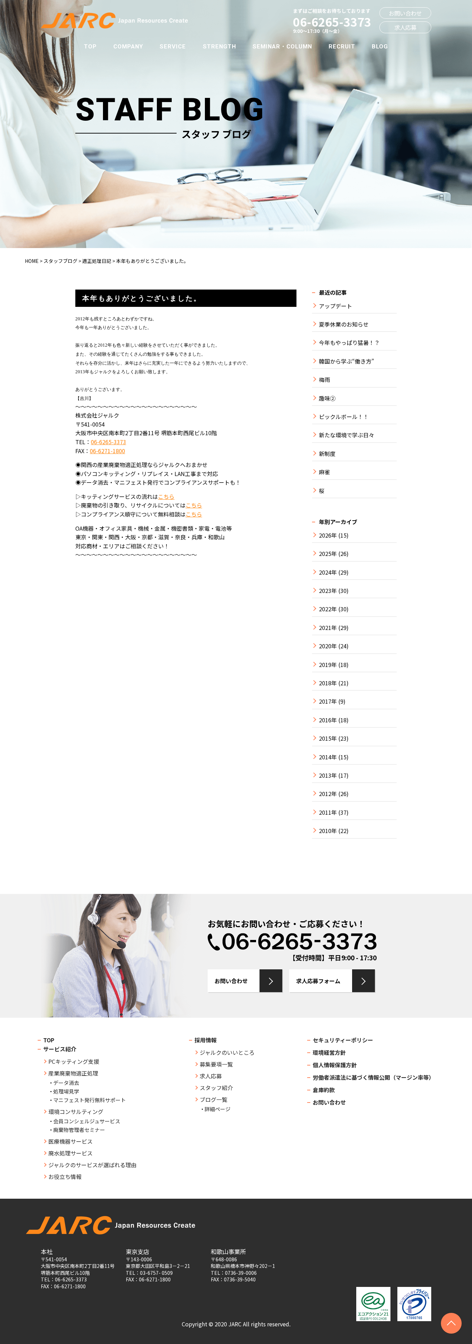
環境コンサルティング (75, 1111)
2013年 (328, 775)
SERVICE (173, 46)
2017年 (328, 701)
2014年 (328, 757)
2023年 (328, 591)
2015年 (328, 738)
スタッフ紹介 (216, 1088)
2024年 (328, 572)
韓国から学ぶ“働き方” (346, 361)
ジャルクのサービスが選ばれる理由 (92, 1165)
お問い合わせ (405, 13)
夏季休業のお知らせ (344, 324)
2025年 (328, 554)
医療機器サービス (70, 1141)
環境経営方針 (329, 1052)
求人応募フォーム (318, 981)
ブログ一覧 (213, 1099)
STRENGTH (219, 46)
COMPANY (128, 46)
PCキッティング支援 (73, 1061)
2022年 (328, 609)
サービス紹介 (59, 1049)
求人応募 (405, 27)
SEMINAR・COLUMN (282, 46)
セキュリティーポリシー (343, 1040)
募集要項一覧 (216, 1064)
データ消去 (66, 1082)
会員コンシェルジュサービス (86, 1121)
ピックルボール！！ (344, 417)
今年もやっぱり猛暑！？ (349, 343)
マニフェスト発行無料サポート (89, 1100)
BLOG (380, 46)
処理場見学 (66, 1091)
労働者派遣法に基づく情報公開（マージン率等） (373, 1077)
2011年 (328, 812)
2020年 (328, 646)
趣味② (327, 398)
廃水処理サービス (70, 1153)
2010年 (328, 831)
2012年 (328, 794)
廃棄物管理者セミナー (79, 1129)
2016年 (328, 720)
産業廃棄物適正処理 (73, 1073)
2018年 (328, 683)
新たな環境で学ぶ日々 (346, 435)
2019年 (328, 665)
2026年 (328, 535)
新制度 (327, 454)
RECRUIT (342, 46)
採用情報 (206, 1040)
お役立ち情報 (65, 1176)
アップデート (335, 306)
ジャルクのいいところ (227, 1052)
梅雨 (324, 380)
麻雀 (324, 472)
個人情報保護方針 (335, 1065)
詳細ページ (217, 1109)
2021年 (328, 628)
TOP (90, 46)
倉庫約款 (324, 1090)
